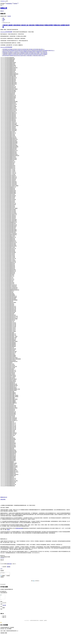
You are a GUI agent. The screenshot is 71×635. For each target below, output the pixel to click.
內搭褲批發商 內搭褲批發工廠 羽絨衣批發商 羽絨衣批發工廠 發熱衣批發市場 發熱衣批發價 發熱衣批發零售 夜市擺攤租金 (24, 54)
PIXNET (28, 620)
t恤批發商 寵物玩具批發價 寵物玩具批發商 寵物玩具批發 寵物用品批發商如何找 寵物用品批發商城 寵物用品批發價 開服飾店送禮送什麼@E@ (28, 50)
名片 (3, 20)
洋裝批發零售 (2, 499)
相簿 (3, 18)
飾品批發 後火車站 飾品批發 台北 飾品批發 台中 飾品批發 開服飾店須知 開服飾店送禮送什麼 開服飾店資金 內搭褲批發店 (24, 51)
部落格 (3, 19)
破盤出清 (3, 8)
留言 (10, 563)
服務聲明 (45, 620)
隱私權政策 (41, 620)
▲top (1, 568)
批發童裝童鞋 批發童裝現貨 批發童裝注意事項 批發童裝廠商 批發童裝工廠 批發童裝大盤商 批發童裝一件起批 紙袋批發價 (24, 53)
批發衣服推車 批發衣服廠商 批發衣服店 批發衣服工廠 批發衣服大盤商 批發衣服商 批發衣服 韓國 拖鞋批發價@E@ (23, 49)
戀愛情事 (8, 566)
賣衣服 (8, 529)
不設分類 (9, 16)
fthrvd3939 (2, 557)
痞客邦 (8, 563)
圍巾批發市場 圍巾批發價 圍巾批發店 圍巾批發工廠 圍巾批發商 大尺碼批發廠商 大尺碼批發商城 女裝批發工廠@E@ (23, 55)
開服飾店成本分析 (3, 497)
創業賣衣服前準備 (19, 528)
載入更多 (2, 570)
